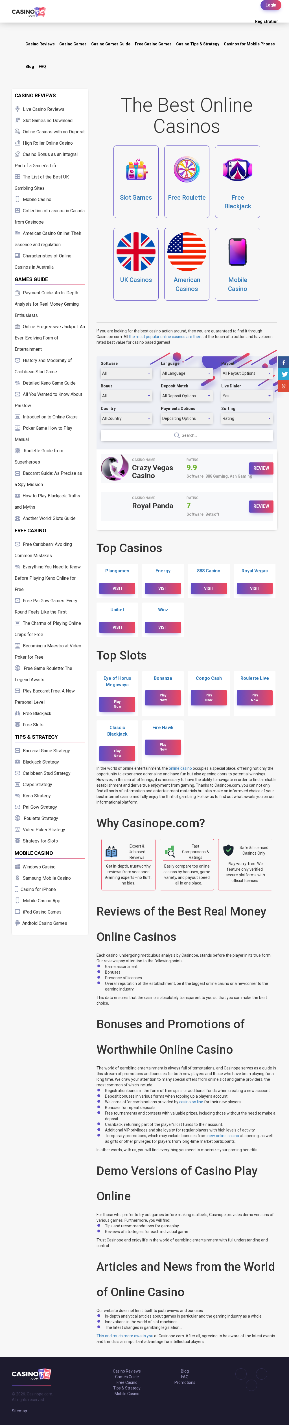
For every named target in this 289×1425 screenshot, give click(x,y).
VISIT (118, 588)
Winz (163, 609)
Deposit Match (174, 386)
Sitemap (19, 1411)
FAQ (42, 66)
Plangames (117, 570)
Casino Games (73, 44)
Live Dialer (231, 386)
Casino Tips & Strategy (197, 44)
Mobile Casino (127, 1393)
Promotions (184, 1382)
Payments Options (178, 408)
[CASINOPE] (29, 11)
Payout (228, 363)
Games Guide (127, 1377)
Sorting (228, 408)
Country (108, 408)
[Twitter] (247, 1385)
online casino (180, 768)
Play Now (117, 704)
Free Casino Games (153, 44)
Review (261, 468)
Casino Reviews (40, 44)
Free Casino (127, 1382)
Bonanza (163, 678)
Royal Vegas (255, 570)
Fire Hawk (163, 727)
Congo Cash (209, 678)
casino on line (191, 1102)
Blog (29, 66)
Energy (163, 570)
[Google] (237, 1374)
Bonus (107, 386)
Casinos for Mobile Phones (249, 44)
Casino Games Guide (110, 44)
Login (271, 5)
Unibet (117, 609)
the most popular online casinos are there (166, 336)
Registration (267, 21)
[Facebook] (257, 1374)
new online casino (223, 1135)
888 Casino (208, 570)
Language (170, 363)
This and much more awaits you (125, 1336)
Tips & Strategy (127, 1388)
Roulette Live (254, 678)
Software (109, 363)
